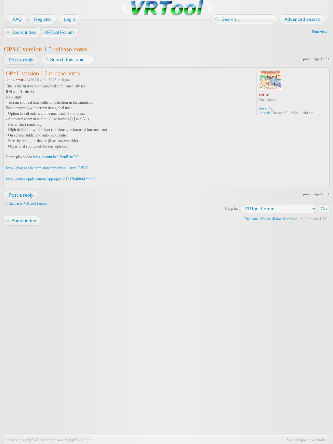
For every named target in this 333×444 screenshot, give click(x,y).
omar (19, 80)
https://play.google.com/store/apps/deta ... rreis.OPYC (47, 168)
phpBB (30, 440)
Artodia (320, 440)
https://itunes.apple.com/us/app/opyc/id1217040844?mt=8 (50, 179)
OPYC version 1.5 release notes (45, 49)
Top (325, 184)
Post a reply (21, 59)
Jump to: (231, 208)
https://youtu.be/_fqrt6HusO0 (55, 157)
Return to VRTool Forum (27, 203)
